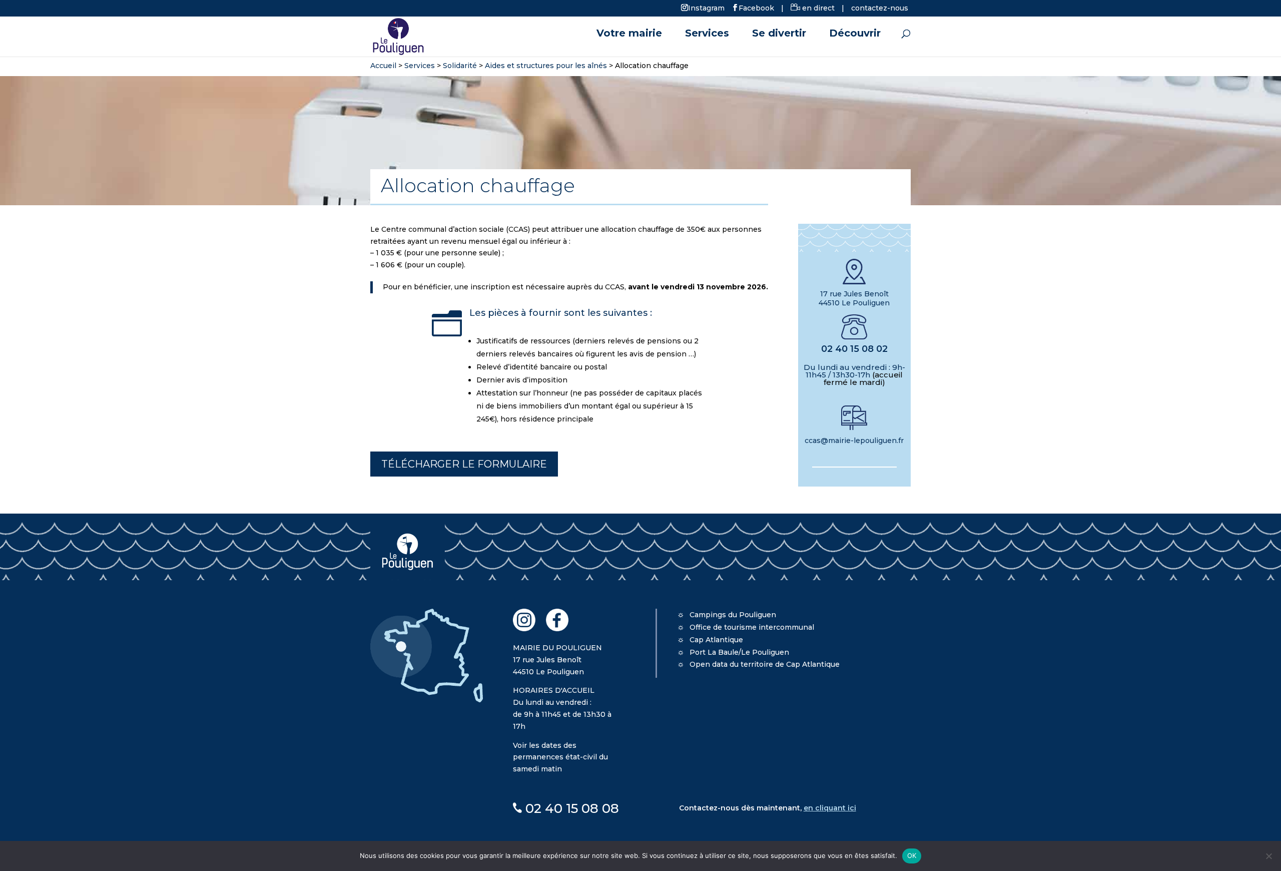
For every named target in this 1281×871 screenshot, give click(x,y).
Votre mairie (629, 34)
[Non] (1268, 856)
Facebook (756, 7)
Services (707, 34)
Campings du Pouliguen (733, 614)
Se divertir (779, 34)
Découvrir (855, 34)
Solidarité (460, 65)
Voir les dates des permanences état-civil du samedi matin (560, 757)
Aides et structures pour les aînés (546, 65)
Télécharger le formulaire (464, 464)
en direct (817, 8)
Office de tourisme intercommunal (752, 627)
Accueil (383, 65)
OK (912, 855)
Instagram (706, 7)
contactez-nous (879, 8)
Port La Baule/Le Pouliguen (739, 652)
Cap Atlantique (716, 639)
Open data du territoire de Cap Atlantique (765, 664)
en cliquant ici (830, 807)
